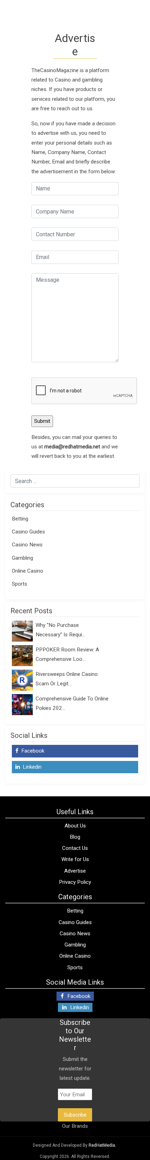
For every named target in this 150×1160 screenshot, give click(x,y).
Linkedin (31, 767)
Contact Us (75, 848)
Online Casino (27, 571)
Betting (20, 519)
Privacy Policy (75, 882)
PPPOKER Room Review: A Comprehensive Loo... (67, 654)
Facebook (32, 751)
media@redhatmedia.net (72, 446)
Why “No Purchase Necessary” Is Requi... (60, 630)
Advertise (75, 871)
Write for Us (75, 859)
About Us (75, 826)
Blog (75, 837)
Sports (19, 584)
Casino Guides (28, 532)
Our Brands (75, 1126)
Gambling (22, 558)
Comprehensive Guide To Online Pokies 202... (72, 703)
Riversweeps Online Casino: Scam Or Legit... (67, 679)
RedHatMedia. (102, 1145)
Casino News (27, 544)
